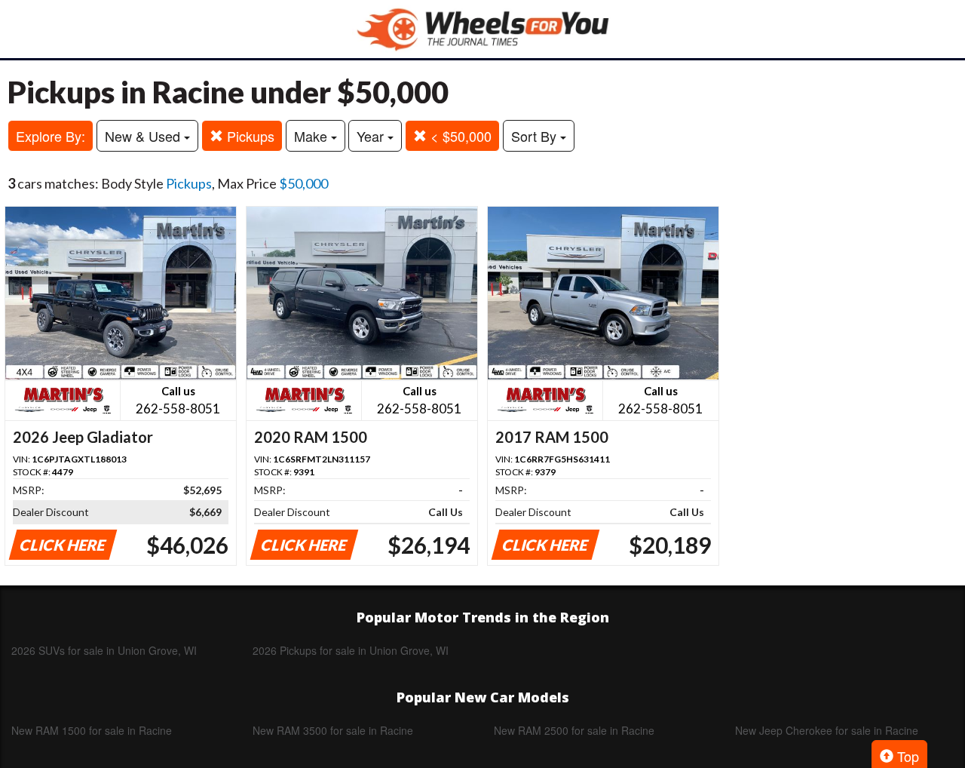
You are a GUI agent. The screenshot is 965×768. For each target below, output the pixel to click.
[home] (482, 29)
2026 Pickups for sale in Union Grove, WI (351, 650)
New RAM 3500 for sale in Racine (333, 730)
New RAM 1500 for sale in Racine (91, 730)
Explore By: (50, 136)
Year (372, 136)
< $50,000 (459, 136)
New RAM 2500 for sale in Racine (574, 730)
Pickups (248, 136)
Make (312, 136)
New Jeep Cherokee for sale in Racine (826, 730)
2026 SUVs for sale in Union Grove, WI (104, 650)
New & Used (144, 136)
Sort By (535, 136)
